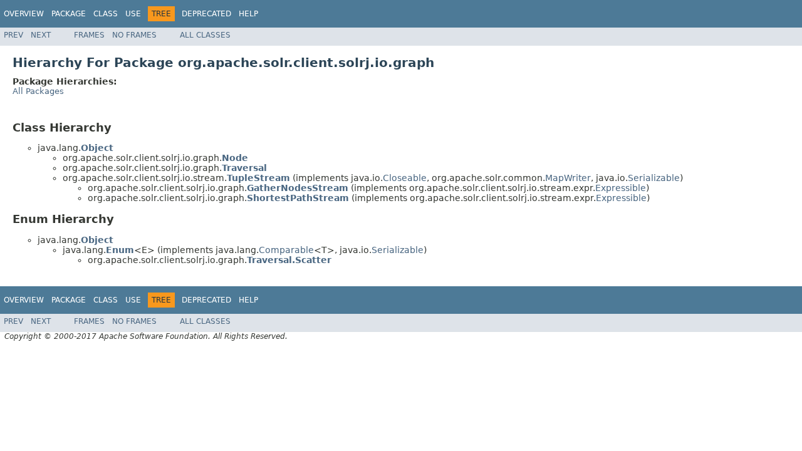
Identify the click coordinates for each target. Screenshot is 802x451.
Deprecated (206, 13)
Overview (24, 13)
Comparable (286, 250)
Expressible (620, 188)
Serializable (654, 178)
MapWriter (568, 178)
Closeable (405, 178)
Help (248, 13)
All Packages (38, 91)
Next (41, 35)
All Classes (205, 35)
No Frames (134, 35)
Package (68, 13)
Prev (13, 35)
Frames (89, 35)
